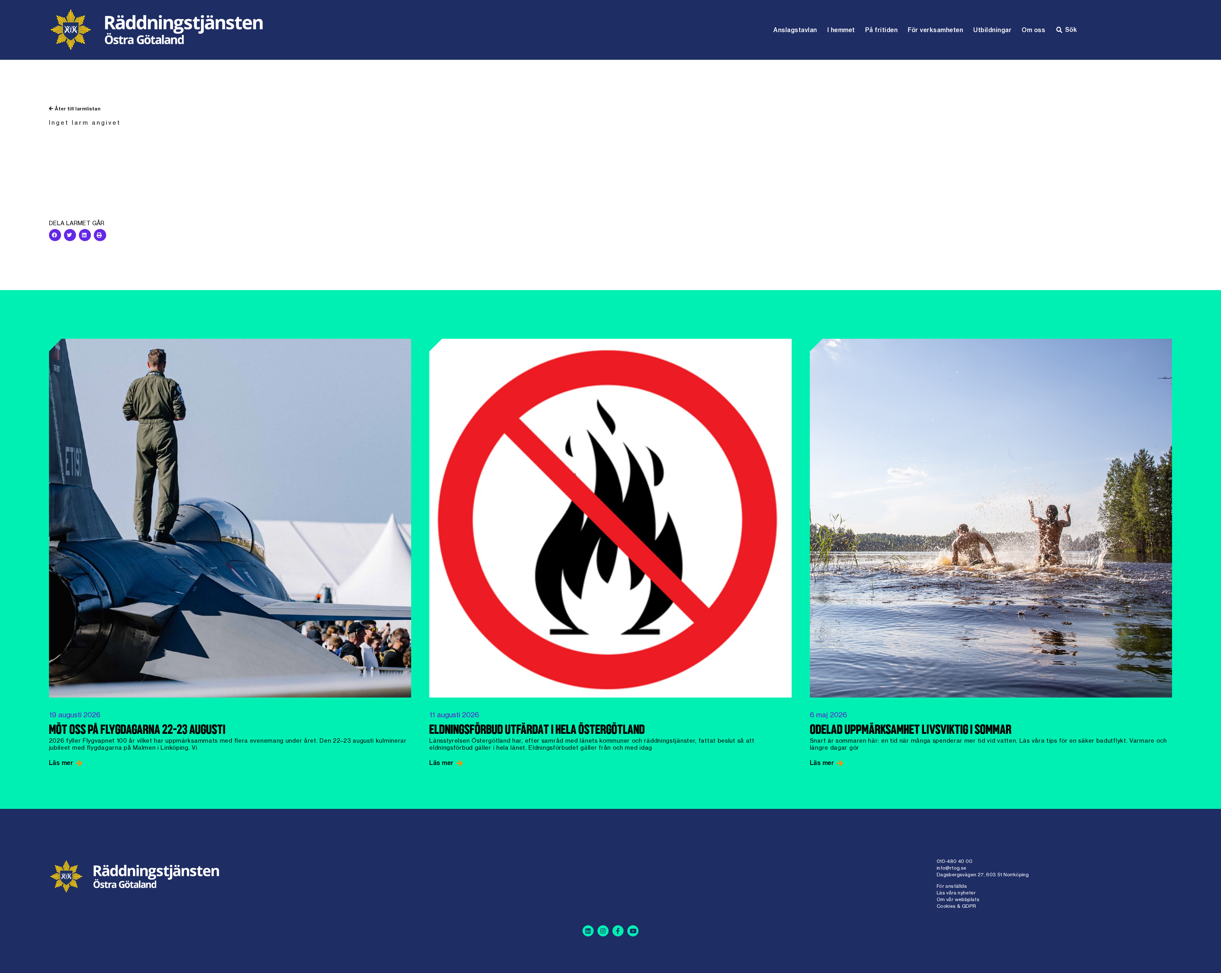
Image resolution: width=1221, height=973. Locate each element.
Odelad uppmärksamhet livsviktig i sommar (910, 730)
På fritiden (881, 30)
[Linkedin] (588, 930)
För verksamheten (935, 30)
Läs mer (62, 763)
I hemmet (841, 30)
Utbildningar (992, 30)
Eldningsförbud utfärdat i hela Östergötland (537, 730)
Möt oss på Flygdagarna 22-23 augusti (137, 730)
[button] (55, 235)
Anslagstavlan (795, 30)
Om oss (1033, 30)
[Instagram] (603, 930)
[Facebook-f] (618, 930)
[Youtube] (632, 930)
